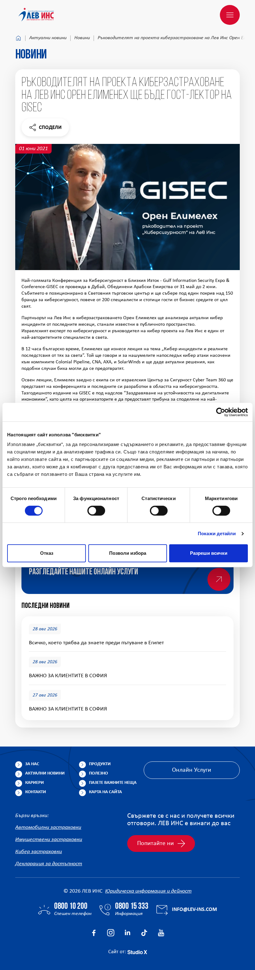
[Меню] (230, 15)
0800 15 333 (131, 906)
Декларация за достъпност (48, 864)
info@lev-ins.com (194, 909)
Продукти (100, 764)
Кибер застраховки (38, 852)
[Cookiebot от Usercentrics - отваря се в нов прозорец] (220, 412)
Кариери (34, 782)
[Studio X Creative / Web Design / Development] (137, 951)
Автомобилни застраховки (48, 827)
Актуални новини (48, 37)
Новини (82, 37)
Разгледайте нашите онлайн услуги (83, 572)
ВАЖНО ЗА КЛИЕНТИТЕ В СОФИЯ (68, 676)
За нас (32, 764)
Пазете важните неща (113, 782)
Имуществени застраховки (48, 840)
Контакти (35, 792)
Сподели (45, 129)
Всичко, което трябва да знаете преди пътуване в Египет (96, 643)
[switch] (96, 511)
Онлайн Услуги (191, 770)
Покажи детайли (217, 533)
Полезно (98, 773)
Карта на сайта (105, 792)
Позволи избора (127, 553)
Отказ (46, 553)
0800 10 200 (70, 906)
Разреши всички (208, 553)
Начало (18, 38)
